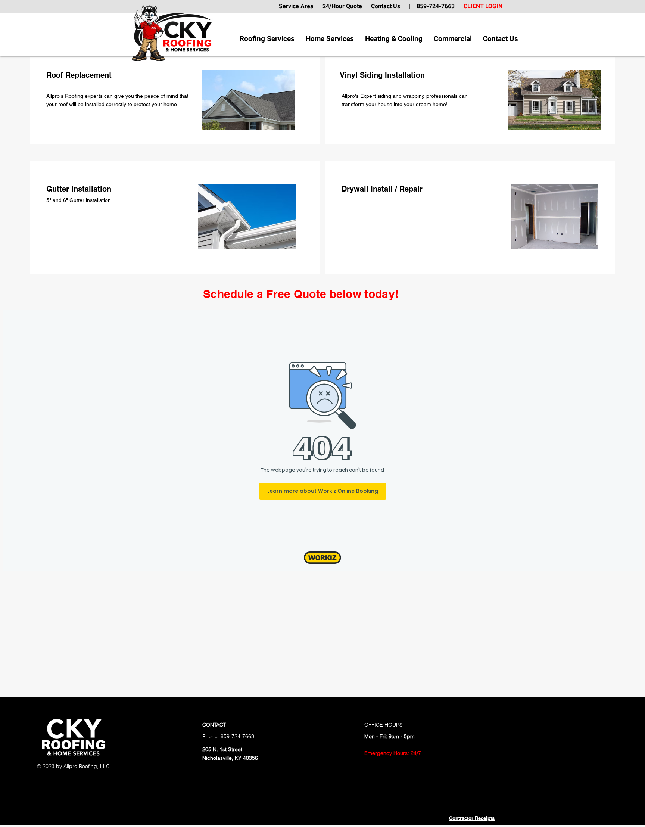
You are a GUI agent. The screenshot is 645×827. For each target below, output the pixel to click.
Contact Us (390, 6)
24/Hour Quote (342, 6)
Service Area (299, 6)
